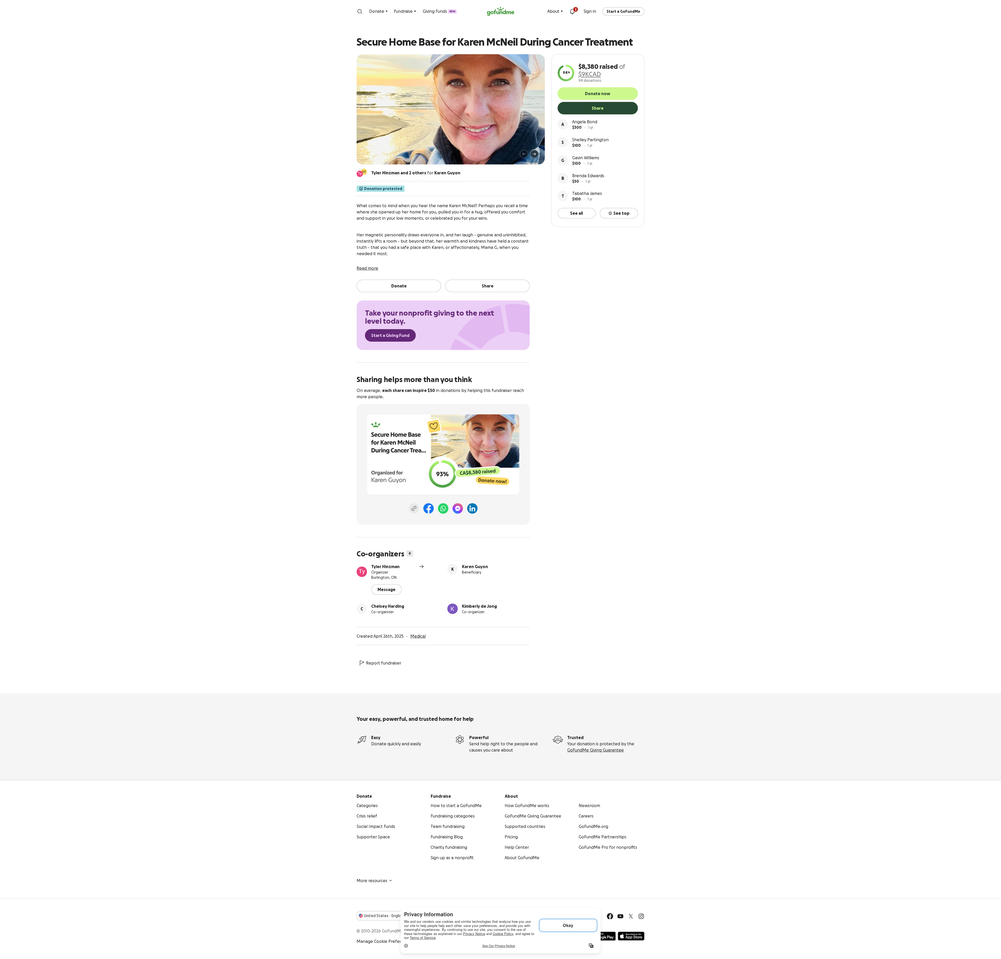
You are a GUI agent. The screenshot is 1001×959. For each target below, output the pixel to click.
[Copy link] (414, 508)
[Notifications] (572, 11)
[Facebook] (428, 508)
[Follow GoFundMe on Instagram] (641, 916)
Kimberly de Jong (479, 606)
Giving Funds (439, 11)
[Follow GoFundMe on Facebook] (610, 916)
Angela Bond (584, 121)
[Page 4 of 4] (378, 156)
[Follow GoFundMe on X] (631, 916)
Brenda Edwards (588, 175)
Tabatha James (587, 193)
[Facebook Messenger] (458, 508)
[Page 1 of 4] (366, 156)
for (415, 172)
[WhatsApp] (443, 508)
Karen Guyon (475, 566)
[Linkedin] (472, 508)
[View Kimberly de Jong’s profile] (452, 609)
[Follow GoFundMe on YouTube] (620, 916)
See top (621, 213)
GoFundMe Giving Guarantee (595, 750)
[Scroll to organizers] (364, 172)
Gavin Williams (585, 157)
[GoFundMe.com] (500, 11)
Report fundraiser (383, 663)
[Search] (360, 11)
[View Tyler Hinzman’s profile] (362, 572)
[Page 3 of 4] (374, 156)
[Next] (534, 154)
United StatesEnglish (383, 916)
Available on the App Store (631, 936)
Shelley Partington (590, 139)
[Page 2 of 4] (371, 156)
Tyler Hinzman (385, 566)
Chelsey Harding (387, 606)
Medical (418, 636)
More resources (372, 880)
